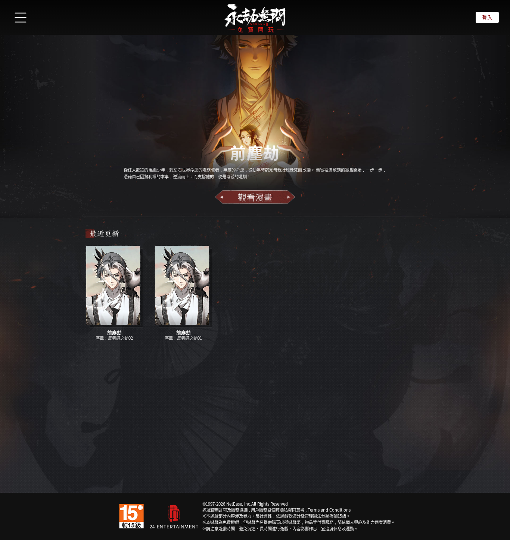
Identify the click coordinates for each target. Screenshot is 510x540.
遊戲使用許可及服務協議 (225, 510)
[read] (255, 197)
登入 (487, 17)
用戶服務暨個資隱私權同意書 (277, 510)
